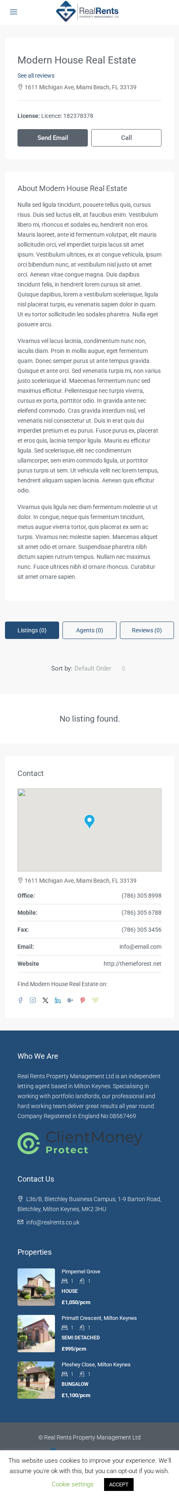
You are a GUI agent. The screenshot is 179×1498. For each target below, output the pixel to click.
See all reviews (36, 75)
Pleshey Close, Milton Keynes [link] (96, 1364)
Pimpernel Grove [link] (81, 1271)
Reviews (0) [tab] (147, 630)
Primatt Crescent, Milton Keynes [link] (99, 1318)
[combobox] (100, 668)
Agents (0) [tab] (89, 630)
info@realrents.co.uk (53, 1222)
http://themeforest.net (133, 963)
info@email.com (140, 946)
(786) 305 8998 (142, 895)
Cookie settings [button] (73, 1484)
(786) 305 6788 (142, 912)
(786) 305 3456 (142, 929)
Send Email (52, 138)
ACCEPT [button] (119, 1484)
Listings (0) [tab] (32, 630)
